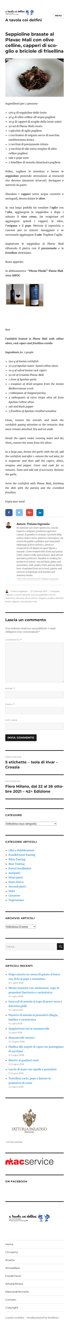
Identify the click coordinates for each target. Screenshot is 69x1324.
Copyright (11, 1307)
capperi (9, 594)
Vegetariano (16, 900)
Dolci (12, 891)
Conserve (14, 895)
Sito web (11, 720)
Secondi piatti (17, 886)
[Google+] (29, 512)
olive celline (31, 598)
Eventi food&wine (20, 868)
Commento (13, 639)
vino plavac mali (28, 601)
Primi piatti (16, 877)
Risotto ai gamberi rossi (24, 1060)
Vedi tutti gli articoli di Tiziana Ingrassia (38, 578)
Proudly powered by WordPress (43, 1317)
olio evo (20, 598)
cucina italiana (22, 594)
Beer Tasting (17, 863)
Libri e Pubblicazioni (21, 850)
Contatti (10, 1299)
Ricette (10, 1260)
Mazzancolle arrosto (21, 1037)
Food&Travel (13, 1275)
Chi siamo (11, 1252)
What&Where (14, 1283)
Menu (58, 15)
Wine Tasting (17, 859)
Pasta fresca (16, 882)
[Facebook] (9, 512)
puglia (50, 598)
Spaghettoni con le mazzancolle (29, 1028)
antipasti (55, 591)
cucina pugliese (39, 594)
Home (9, 1244)
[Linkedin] (40, 512)
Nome (10, 688)
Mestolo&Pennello (17, 1291)
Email (10, 704)
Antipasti (14, 873)
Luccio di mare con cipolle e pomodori (32, 1069)
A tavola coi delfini (23, 20)
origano (42, 598)
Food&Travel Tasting (22, 854)
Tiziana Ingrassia (19, 591)
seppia (15, 601)
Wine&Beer (12, 1268)
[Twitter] (19, 512)
